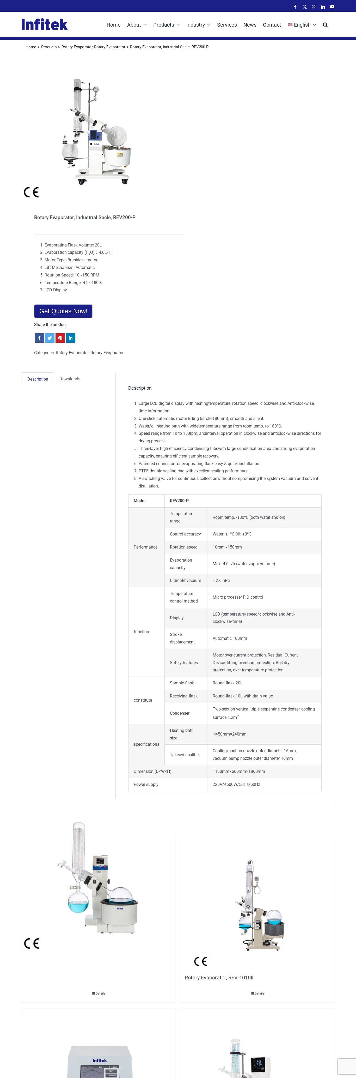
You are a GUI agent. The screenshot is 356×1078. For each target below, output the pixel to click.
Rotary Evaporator (72, 352)
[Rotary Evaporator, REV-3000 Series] (98, 875)
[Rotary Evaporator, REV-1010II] (257, 904)
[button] (325, 24)
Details (100, 993)
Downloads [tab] (69, 378)
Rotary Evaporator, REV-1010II (219, 977)
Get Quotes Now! (63, 311)
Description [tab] (37, 379)
